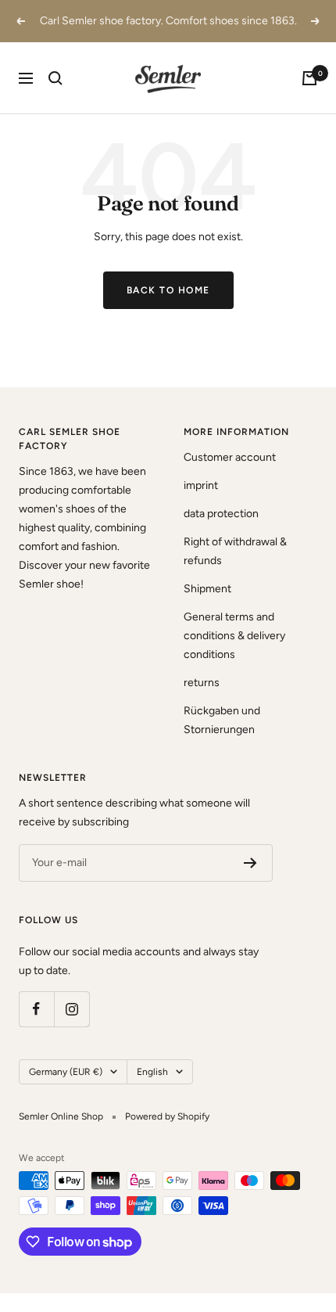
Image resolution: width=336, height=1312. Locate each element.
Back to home (168, 290)
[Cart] (309, 78)
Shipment (207, 588)
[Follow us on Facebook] (36, 1008)
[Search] (55, 78)
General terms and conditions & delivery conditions (234, 635)
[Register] (250, 862)
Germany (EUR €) (65, 1071)
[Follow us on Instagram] (71, 1008)
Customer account (230, 457)
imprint (201, 485)
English (152, 1071)
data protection (221, 513)
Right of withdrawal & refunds (235, 551)
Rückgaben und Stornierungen (222, 720)
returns (202, 682)
